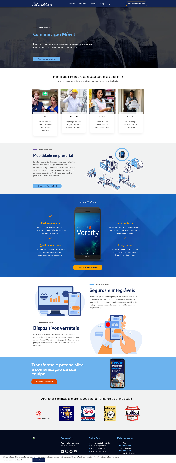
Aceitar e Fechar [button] (38, 460)
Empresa (72, 4)
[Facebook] (71, 451)
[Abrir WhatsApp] (171, 458)
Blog (102, 4)
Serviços (93, 4)
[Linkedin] (62, 451)
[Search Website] (109, 4)
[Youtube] (75, 451)
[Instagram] (67, 451)
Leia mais (29, 460)
